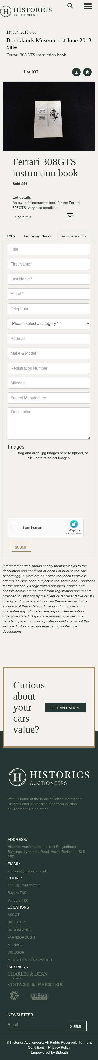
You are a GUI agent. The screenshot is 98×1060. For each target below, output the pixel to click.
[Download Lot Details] (76, 72)
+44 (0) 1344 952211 (24, 885)
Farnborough (21, 937)
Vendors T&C (19, 900)
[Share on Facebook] (39, 217)
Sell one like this (73, 236)
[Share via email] (71, 217)
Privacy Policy (59, 1047)
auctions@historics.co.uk (27, 871)
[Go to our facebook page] (12, 825)
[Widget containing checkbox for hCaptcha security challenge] (46, 527)
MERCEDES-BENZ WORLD (30, 960)
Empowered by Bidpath (49, 1052)
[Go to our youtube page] (33, 825)
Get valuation (65, 708)
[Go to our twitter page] (23, 825)
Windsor (16, 952)
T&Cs (11, 236)
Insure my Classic (38, 236)
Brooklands (20, 930)
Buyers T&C (17, 893)
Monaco (15, 945)
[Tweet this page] (50, 217)
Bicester (16, 922)
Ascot (14, 915)
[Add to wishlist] (87, 72)
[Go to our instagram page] (60, 217)
